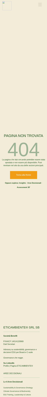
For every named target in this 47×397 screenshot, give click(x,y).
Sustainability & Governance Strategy (18, 388)
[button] (40, 5)
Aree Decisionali (34, 183)
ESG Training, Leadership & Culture (17, 395)
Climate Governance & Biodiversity (16, 391)
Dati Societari (9, 344)
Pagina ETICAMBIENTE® (21, 366)
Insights (22, 183)
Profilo (6, 366)
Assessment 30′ (23, 187)
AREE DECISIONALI (12, 373)
